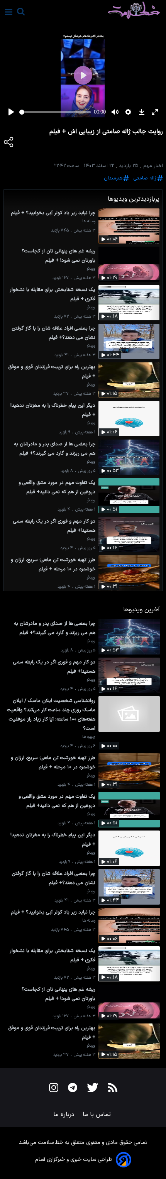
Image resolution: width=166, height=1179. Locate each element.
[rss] (112, 1089)
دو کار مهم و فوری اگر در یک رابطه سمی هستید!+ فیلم (54, 526)
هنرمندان (113, 178)
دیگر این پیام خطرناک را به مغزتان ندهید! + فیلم (52, 410)
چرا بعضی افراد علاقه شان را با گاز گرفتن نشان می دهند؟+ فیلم (53, 333)
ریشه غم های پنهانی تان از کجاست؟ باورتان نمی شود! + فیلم (58, 255)
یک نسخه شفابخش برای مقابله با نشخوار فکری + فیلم (52, 294)
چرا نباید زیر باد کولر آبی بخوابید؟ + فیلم (53, 213)
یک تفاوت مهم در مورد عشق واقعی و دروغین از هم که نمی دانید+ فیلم (57, 487)
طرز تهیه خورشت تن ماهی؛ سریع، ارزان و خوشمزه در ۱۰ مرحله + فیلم (53, 564)
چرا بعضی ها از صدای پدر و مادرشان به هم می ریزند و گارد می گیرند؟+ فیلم (54, 448)
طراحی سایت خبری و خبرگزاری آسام (73, 1159)
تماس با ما (98, 1114)
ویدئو (90, 269)
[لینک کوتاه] (9, 143)
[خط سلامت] (107, 10)
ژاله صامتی (145, 178)
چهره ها (88, 737)
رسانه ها (88, 221)
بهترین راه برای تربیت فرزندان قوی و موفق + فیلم (51, 371)
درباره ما (64, 1114)
